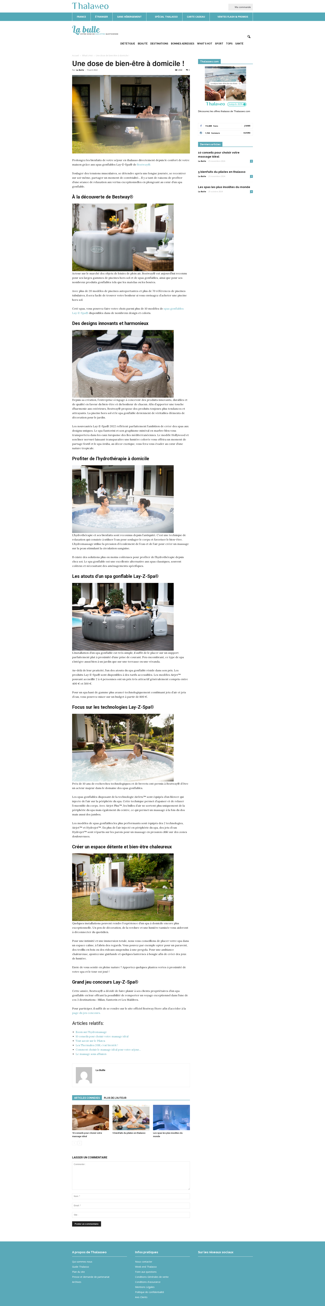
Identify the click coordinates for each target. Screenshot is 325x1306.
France (81, 16)
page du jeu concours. (86, 1013)
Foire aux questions (146, 1271)
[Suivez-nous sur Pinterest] (227, 1264)
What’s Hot (204, 43)
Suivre (246, 133)
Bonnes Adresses (182, 43)
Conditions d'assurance (147, 1282)
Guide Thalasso (80, 1266)
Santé (239, 43)
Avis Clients (141, 1297)
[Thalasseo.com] (225, 87)
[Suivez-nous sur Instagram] (215, 1264)
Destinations (159, 43)
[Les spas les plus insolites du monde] (171, 1117)
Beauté (143, 43)
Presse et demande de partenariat (91, 1276)
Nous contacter (143, 1261)
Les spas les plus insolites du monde (224, 187)
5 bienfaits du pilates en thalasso (129, 1133)
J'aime (247, 125)
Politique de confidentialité (149, 1292)
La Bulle (80, 70)
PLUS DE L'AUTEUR (115, 1098)
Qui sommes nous (82, 1261)
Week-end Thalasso (146, 1266)
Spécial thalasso (166, 16)
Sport (219, 43)
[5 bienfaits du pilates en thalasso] (131, 1117)
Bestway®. (144, 164)
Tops (229, 43)
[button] (249, 37)
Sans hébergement (129, 16)
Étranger (101, 16)
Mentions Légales (145, 1287)
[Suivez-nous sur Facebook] (203, 1264)
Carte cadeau (196, 16)
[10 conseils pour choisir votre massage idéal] (90, 1117)
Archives (76, 1282)
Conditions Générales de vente (152, 1276)
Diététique (127, 43)
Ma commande (242, 7)
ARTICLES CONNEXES (87, 1098)
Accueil (75, 55)
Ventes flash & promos (232, 16)
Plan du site (78, 1271)
